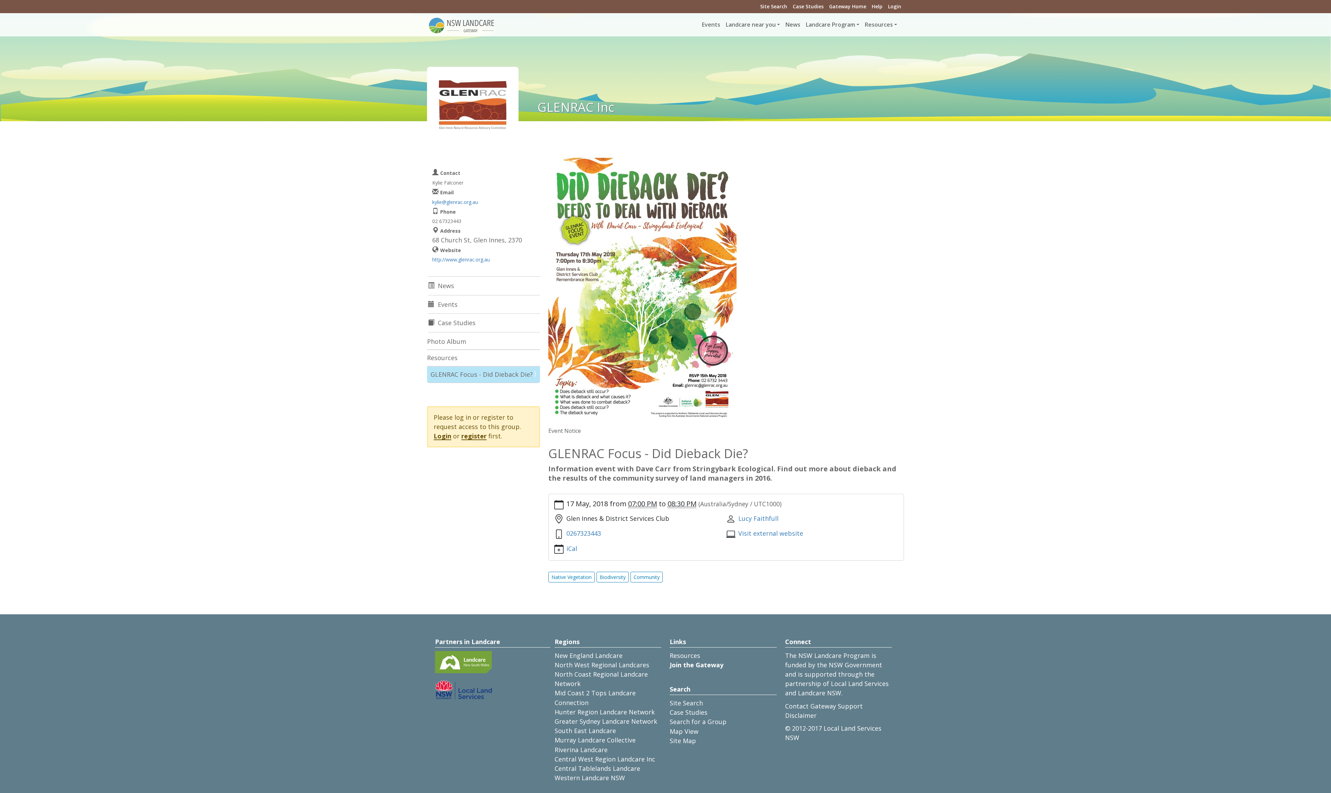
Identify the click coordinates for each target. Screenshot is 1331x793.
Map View (684, 731)
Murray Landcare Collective (595, 740)
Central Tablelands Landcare (597, 768)
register (474, 436)
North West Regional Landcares (602, 665)
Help (877, 6)
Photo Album (446, 341)
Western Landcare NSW (590, 778)
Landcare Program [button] (830, 24)
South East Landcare (585, 731)
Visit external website (770, 533)
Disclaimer (801, 715)
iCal (571, 548)
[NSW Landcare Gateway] (461, 25)
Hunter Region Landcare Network (605, 712)
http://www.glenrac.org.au (461, 259)
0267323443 (583, 533)
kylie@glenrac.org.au (455, 202)
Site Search (773, 6)
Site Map (683, 741)
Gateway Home (847, 6)
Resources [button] (879, 24)
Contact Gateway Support (824, 706)
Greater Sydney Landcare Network (606, 721)
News (792, 24)
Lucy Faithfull (758, 518)
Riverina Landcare (581, 750)
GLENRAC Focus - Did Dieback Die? (481, 374)
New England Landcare (589, 655)
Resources (442, 358)
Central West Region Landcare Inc (605, 759)
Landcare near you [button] (751, 24)
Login (894, 6)
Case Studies (808, 6)
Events (711, 24)
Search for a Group (698, 722)
